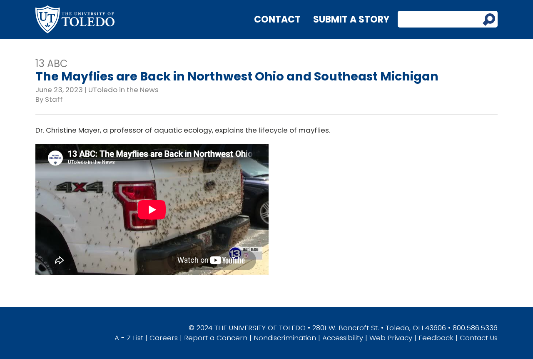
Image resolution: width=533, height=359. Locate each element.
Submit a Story (351, 19)
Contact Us (479, 338)
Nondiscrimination (285, 338)
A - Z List (129, 338)
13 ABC (51, 63)
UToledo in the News (123, 90)
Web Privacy (390, 338)
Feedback (435, 338)
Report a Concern (215, 338)
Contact (277, 19)
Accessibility (342, 338)
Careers (163, 338)
